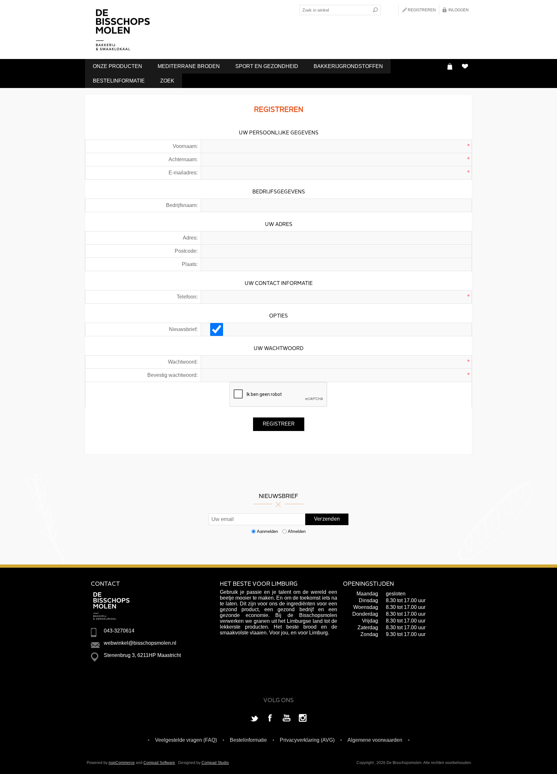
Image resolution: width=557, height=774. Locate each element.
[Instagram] (303, 718)
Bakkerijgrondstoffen (348, 66)
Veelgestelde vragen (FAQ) (186, 740)
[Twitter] (254, 718)
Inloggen (458, 10)
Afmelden (297, 531)
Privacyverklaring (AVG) (307, 740)
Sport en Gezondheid (266, 66)
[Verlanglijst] (464, 66)
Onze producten (117, 66)
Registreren (422, 10)
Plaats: (190, 264)
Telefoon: (187, 296)
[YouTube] (286, 718)
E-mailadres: (183, 172)
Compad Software (159, 762)
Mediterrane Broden (189, 66)
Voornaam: (185, 146)
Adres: (190, 237)
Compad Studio (215, 762)
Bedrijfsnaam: (182, 205)
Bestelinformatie (119, 80)
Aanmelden (267, 531)
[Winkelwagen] (450, 66)
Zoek (167, 80)
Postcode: (186, 251)
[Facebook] (270, 718)
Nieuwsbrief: (183, 329)
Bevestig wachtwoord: (172, 375)
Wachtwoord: (183, 362)
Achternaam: (183, 159)
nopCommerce (122, 762)
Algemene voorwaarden (374, 740)
